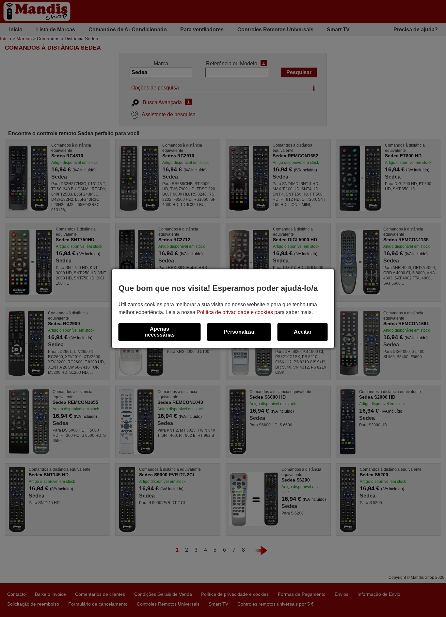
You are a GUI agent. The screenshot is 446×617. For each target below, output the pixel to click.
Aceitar (302, 332)
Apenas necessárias (160, 332)
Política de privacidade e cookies (235, 312)
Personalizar (239, 332)
